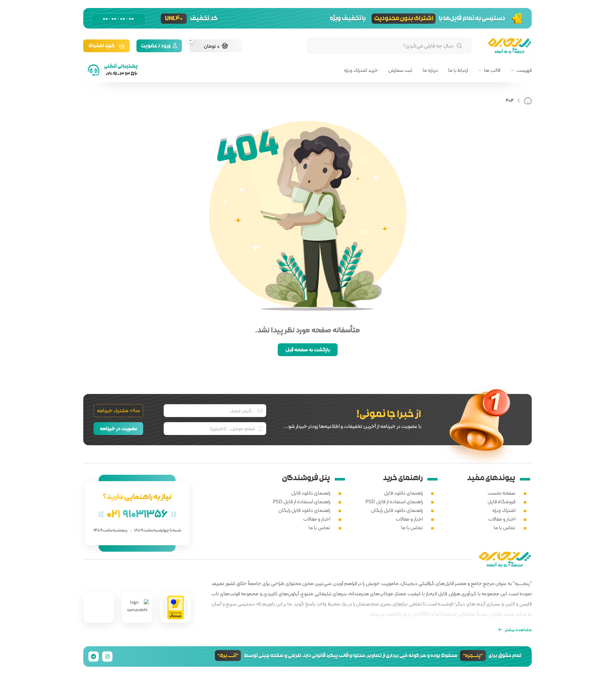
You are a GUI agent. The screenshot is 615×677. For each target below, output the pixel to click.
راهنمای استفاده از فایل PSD (394, 501)
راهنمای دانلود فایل (403, 493)
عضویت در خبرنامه (118, 428)
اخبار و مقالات (501, 518)
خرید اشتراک (101, 46)
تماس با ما (504, 527)
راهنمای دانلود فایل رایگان (397, 510)
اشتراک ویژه (503, 510)
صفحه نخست (501, 493)
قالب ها (492, 70)
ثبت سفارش (400, 70)
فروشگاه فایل (501, 501)
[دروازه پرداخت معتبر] (175, 607)
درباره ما (430, 70)
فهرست (524, 70)
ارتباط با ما (458, 70)
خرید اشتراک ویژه (361, 70)
